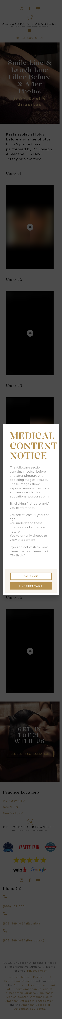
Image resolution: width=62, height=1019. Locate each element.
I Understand (31, 586)
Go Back (31, 576)
